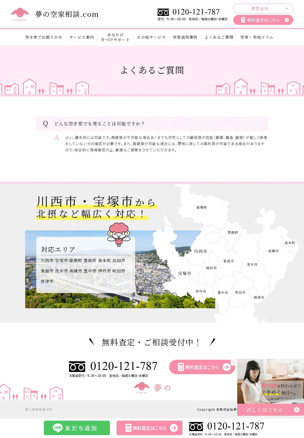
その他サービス (151, 37)
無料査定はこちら (263, 20)
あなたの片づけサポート (115, 37)
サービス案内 (81, 37)
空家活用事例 (185, 37)
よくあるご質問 (219, 37)
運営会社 (260, 8)
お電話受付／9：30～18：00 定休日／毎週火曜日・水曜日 (108, 375)
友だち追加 (81, 428)
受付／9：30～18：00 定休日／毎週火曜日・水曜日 (193, 19)
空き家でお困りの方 (43, 37)
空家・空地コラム (257, 37)
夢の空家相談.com (67, 14)
